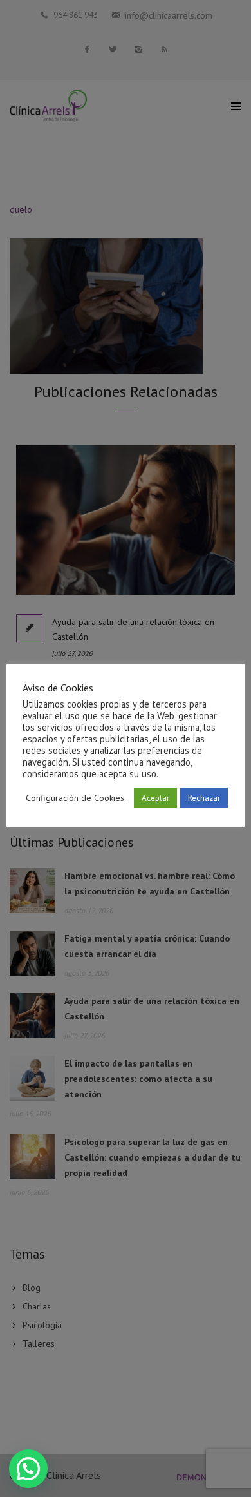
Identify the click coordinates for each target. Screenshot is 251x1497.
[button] (28, 1468)
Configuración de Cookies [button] (75, 798)
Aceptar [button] (155, 798)
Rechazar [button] (204, 798)
